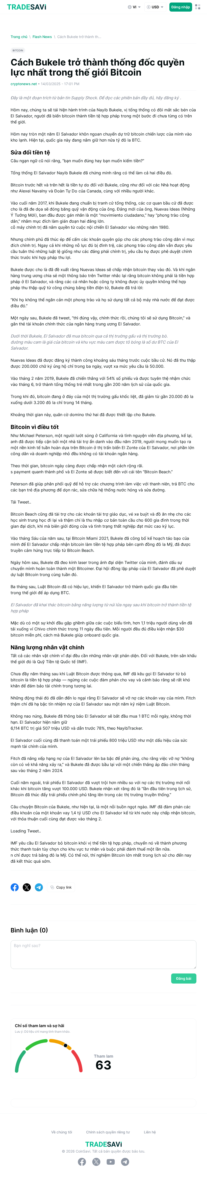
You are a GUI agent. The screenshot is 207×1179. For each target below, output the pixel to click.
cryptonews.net (24, 84)
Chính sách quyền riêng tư (108, 1132)
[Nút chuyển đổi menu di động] (197, 7)
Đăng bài (183, 978)
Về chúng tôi (61, 1132)
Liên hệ (150, 1132)
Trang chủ (19, 37)
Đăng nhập (180, 7)
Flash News (42, 37)
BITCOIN (18, 50)
